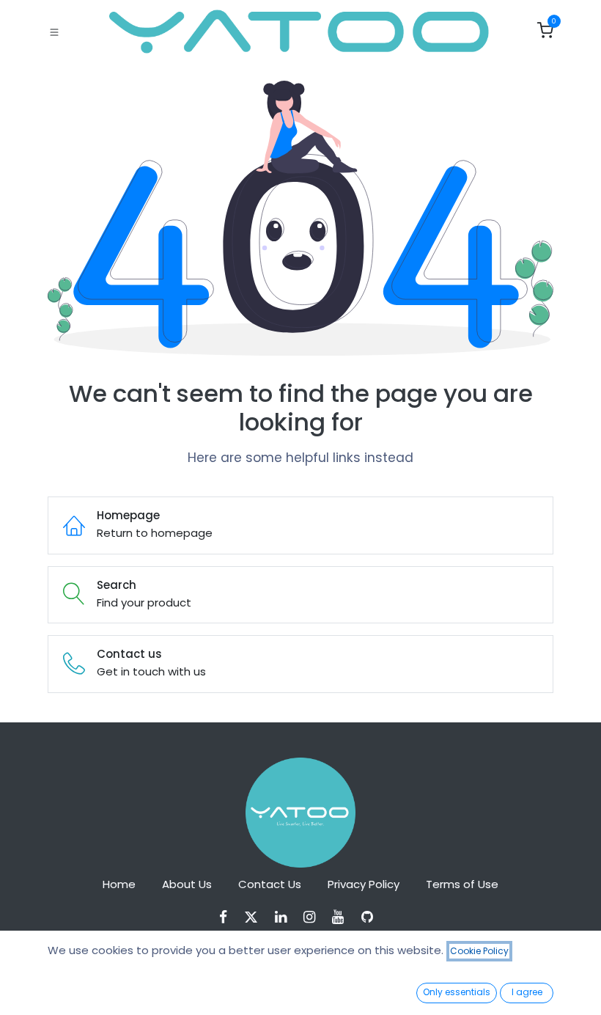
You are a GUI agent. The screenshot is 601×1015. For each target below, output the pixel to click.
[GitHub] (372, 917)
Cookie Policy (479, 951)
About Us (187, 884)
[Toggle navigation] (54, 31)
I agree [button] (527, 992)
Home (119, 884)
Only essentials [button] (456, 992)
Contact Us (269, 884)
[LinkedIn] (285, 917)
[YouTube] (342, 917)
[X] (256, 917)
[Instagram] (314, 917)
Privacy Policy (363, 884)
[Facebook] (228, 917)
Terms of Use (462, 884)
